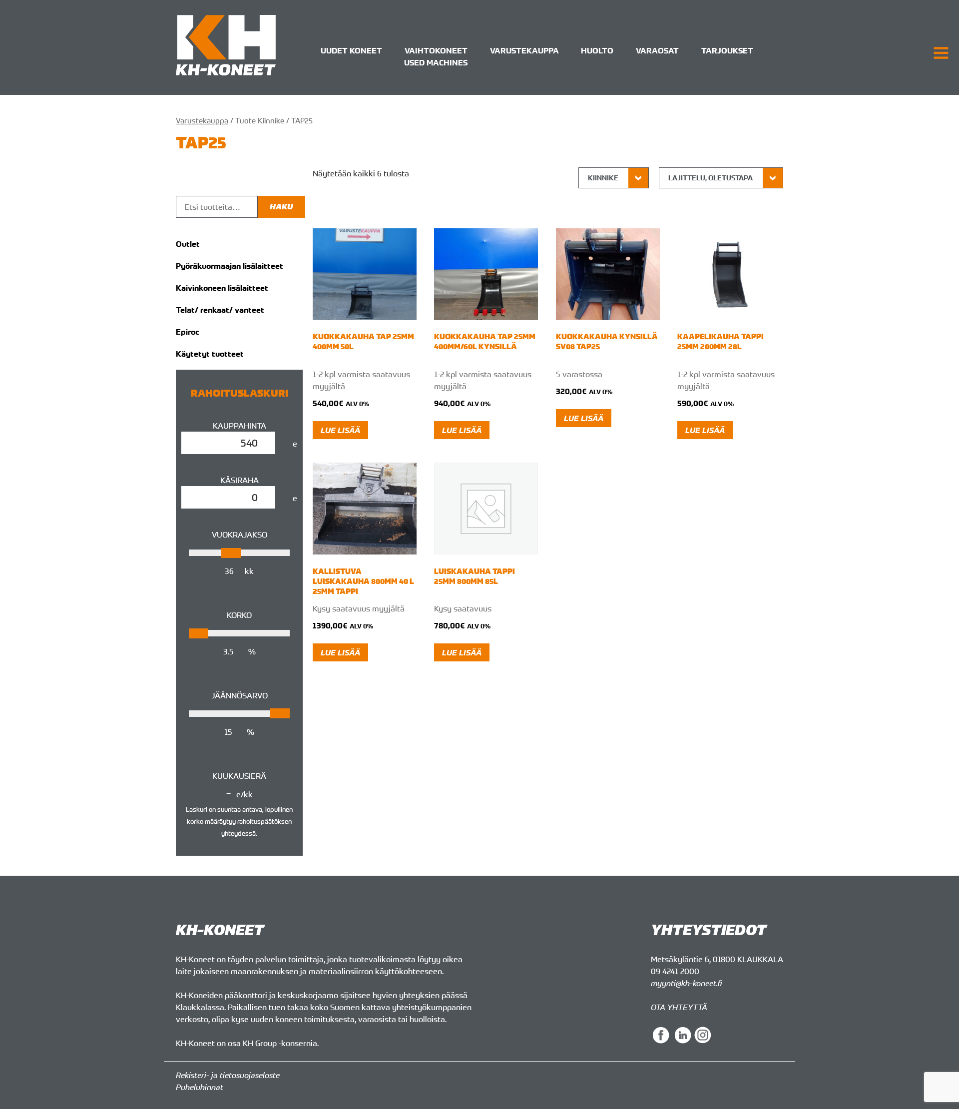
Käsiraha (239, 480)
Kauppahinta (239, 426)
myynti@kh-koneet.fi (686, 983)
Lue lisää (340, 430)
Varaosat (657, 50)
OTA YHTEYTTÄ (679, 1007)
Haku (281, 206)
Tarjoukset (727, 50)
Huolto (597, 50)
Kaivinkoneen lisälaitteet (222, 288)
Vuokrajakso (239, 535)
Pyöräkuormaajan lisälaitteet (229, 266)
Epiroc (187, 332)
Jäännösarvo (239, 695)
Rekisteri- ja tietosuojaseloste (228, 1075)
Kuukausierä (239, 776)
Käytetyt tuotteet (210, 354)
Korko (239, 615)
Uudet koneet (351, 50)
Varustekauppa (524, 50)
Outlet (188, 244)
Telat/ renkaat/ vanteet (220, 310)
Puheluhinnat (199, 1087)
